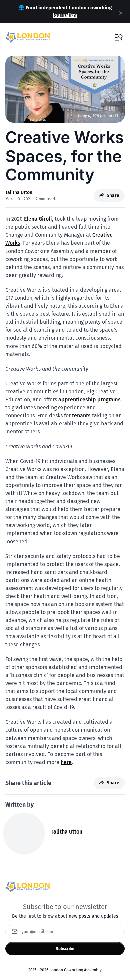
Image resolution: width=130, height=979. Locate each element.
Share (113, 195)
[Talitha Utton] (24, 833)
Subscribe (65, 948)
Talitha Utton (18, 192)
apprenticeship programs (89, 399)
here (66, 762)
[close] (120, 13)
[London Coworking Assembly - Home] (27, 37)
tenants (81, 415)
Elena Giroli (38, 219)
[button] (119, 37)
